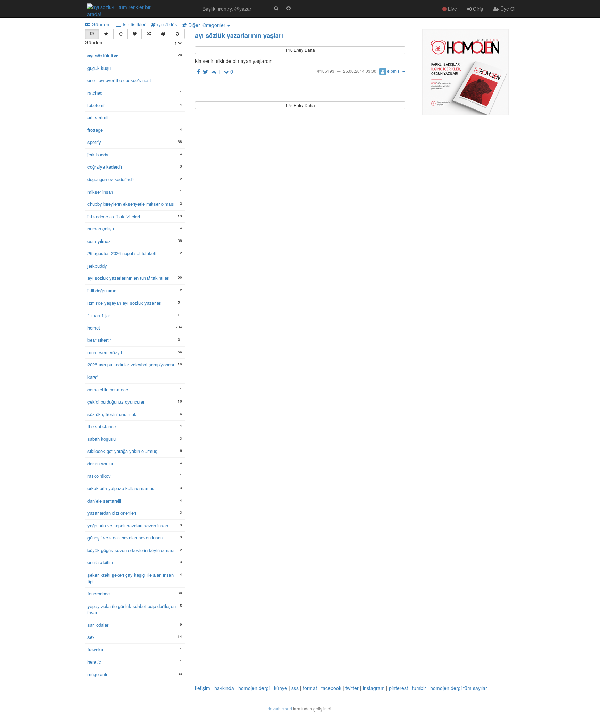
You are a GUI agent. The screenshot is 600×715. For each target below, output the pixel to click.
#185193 (325, 71)
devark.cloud (280, 709)
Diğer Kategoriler (207, 25)
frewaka (95, 650)
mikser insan (100, 192)
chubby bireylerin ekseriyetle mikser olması (131, 204)
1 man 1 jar (99, 315)
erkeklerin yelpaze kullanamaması (122, 488)
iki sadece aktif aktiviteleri (114, 216)
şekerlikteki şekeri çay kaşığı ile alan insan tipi (131, 578)
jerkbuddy (97, 266)
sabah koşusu (102, 439)
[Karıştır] (149, 34)
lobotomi (96, 105)
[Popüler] (106, 34)
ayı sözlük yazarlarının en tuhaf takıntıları (128, 278)
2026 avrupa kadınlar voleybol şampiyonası (131, 364)
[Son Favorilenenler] (134, 34)
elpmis (393, 71)
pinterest (398, 687)
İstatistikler (133, 24)
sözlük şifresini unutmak (112, 414)
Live (452, 8)
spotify (94, 142)
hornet (94, 328)
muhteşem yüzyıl (105, 352)
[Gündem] (92, 34)
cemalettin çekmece (108, 390)
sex (91, 637)
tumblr (419, 687)
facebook (331, 687)
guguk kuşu (99, 68)
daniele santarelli (104, 501)
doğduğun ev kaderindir (111, 179)
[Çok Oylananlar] (120, 34)
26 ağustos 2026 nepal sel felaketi (122, 253)
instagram (374, 687)
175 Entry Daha (300, 105)
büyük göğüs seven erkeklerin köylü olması (131, 550)
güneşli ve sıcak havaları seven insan (125, 538)
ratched (95, 93)
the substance (102, 426)
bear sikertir (99, 340)
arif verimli (98, 117)
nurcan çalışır (101, 229)
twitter (352, 687)
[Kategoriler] (163, 34)
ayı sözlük (166, 24)
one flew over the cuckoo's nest (119, 80)
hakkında (224, 687)
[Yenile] (177, 34)
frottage (95, 130)
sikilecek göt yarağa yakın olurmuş (122, 451)
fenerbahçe (99, 594)
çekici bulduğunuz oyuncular (116, 402)
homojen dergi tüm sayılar (458, 687)
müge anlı (97, 674)
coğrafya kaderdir (105, 167)
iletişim (202, 687)
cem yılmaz (99, 241)
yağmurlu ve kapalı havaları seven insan (128, 525)
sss (295, 687)
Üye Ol (507, 8)
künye (280, 687)
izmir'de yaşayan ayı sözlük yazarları (124, 303)
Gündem (100, 24)
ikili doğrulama (102, 290)
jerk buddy (98, 155)
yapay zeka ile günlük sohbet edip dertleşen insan (132, 609)
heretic (94, 662)
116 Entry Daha (300, 50)
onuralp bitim (100, 562)
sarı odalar (98, 625)
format (310, 687)
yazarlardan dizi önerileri (112, 513)
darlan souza (100, 464)
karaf (93, 377)
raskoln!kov (99, 476)
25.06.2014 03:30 (359, 71)
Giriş (477, 8)
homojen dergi (254, 687)
